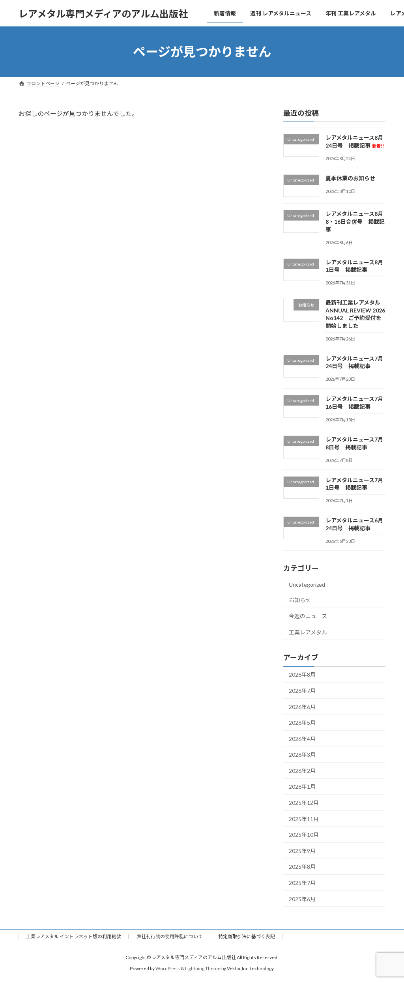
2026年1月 (302, 787)
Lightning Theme (203, 968)
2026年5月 (302, 722)
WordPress (167, 968)
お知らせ (300, 600)
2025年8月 (302, 867)
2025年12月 (304, 802)
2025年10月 (304, 834)
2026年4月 (302, 738)
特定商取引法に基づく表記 (246, 936)
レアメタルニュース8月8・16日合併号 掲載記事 (355, 222)
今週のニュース (308, 616)
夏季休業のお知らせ (350, 178)
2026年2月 (302, 770)
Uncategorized (307, 584)
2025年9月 (302, 850)
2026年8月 (302, 675)
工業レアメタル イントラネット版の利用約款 (73, 936)
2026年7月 (302, 690)
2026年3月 (302, 754)
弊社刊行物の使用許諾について (170, 936)
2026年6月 (302, 706)
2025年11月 (304, 819)
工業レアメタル (308, 632)
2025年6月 (302, 899)
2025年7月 (302, 882)
